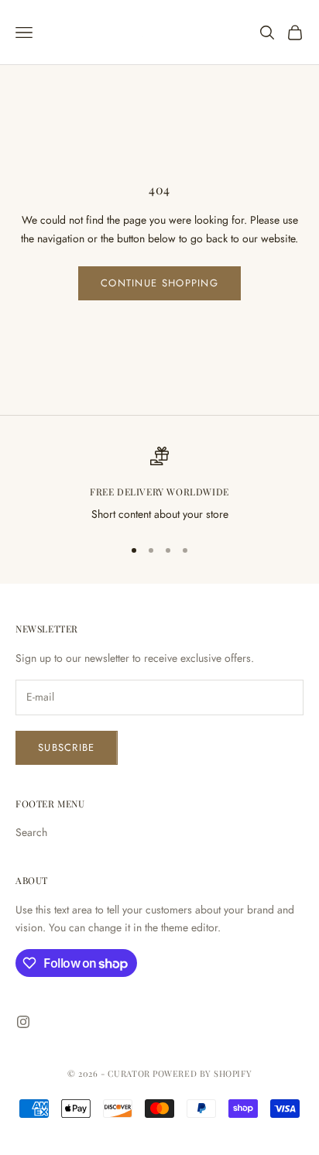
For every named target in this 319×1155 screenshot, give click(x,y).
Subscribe (66, 747)
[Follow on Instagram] (23, 1022)
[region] (159, 485)
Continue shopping (159, 283)
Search (31, 832)
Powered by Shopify (202, 1073)
